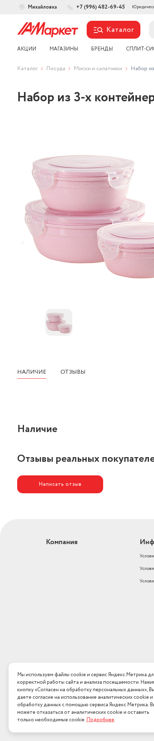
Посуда (55, 68)
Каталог (27, 68)
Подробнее (100, 719)
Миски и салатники (98, 68)
